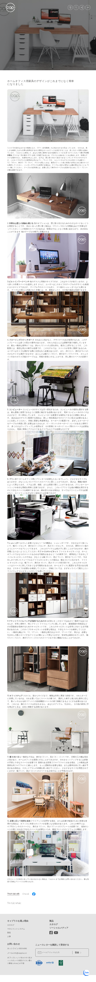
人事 (9, 936)
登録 (77, 952)
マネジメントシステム (16, 929)
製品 (51, 921)
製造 (9, 932)
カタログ (10, 925)
